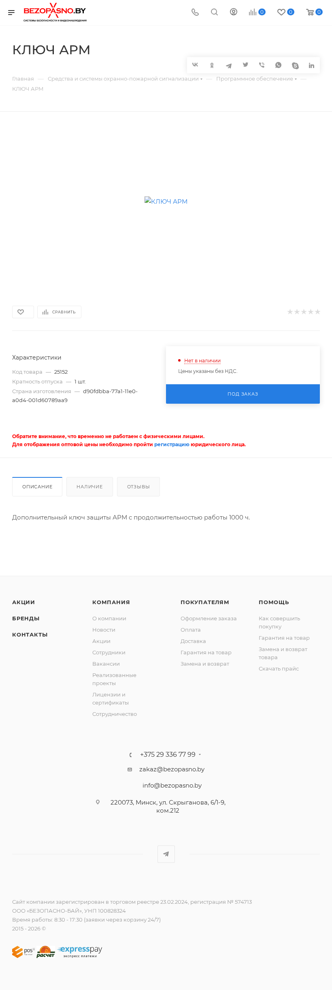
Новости (103, 629)
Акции (23, 602)
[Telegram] (228, 65)
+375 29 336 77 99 (168, 755)
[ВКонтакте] (195, 64)
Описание (37, 487)
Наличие (90, 487)
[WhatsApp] (278, 65)
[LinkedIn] (311, 65)
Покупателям (205, 602)
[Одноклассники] (212, 65)
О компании (109, 618)
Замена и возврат (205, 663)
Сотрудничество (114, 714)
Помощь (274, 602)
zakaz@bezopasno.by (171, 769)
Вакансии (106, 663)
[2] (296, 312)
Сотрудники (109, 652)
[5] (317, 312)
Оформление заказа (209, 618)
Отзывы (138, 487)
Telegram (166, 854)
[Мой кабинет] (233, 13)
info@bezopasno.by (172, 785)
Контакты (29, 634)
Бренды (26, 618)
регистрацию (171, 444)
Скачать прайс (279, 668)
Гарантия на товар (206, 652)
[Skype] (295, 65)
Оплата (191, 629)
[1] (289, 312)
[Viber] (261, 65)
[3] (303, 312)
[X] (245, 65)
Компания (111, 602)
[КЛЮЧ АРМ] (166, 201)
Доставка (193, 641)
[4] (310, 312)
